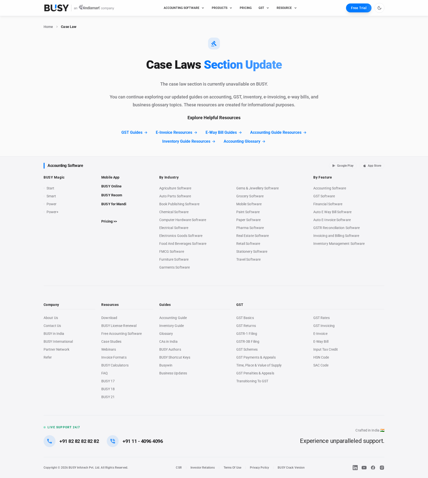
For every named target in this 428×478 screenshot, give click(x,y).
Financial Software (328, 204)
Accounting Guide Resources (275, 132)
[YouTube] (364, 467)
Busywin (166, 365)
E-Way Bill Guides (221, 132)
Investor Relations (202, 467)
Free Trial (359, 8)
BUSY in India (54, 334)
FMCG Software (171, 251)
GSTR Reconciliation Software (336, 228)
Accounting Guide (173, 318)
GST (261, 8)
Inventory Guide (171, 326)
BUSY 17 (108, 381)
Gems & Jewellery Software (257, 188)
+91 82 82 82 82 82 (79, 441)
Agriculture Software (175, 188)
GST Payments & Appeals (256, 357)
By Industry (169, 177)
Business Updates (173, 373)
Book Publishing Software (179, 204)
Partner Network (56, 349)
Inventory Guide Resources (186, 141)
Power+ (53, 212)
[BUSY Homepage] (79, 8)
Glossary (166, 334)
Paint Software (248, 212)
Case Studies (111, 341)
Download (109, 318)
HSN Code (321, 357)
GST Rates (321, 318)
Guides (165, 305)
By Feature (322, 177)
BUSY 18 (108, 389)
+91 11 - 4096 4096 (143, 441)
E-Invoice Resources (174, 132)
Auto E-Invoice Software (332, 220)
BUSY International (58, 341)
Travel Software (248, 259)
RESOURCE (284, 8)
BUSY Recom (111, 195)
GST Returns (246, 326)
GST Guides (131, 132)
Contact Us (52, 326)
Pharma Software (250, 228)
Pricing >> (109, 221)
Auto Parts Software (175, 196)
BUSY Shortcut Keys (174, 357)
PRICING (246, 8)
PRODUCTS (219, 8)
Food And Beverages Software (182, 244)
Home (48, 27)
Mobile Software (249, 204)
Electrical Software (173, 228)
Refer (48, 357)
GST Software (324, 196)
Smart (51, 196)
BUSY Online (111, 186)
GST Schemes (247, 349)
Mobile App (110, 177)
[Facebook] (373, 467)
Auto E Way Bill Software (332, 212)
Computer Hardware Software (182, 220)
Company (51, 305)
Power (51, 204)
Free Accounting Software (121, 334)
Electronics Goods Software (180, 236)
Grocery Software (250, 196)
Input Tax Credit (325, 349)
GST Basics (245, 318)
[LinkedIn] (355, 467)
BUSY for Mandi (113, 204)
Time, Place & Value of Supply (259, 365)
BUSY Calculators (114, 365)
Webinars (108, 349)
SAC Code (321, 365)
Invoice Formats (113, 357)
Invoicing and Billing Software (336, 236)
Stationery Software (252, 251)
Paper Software (248, 220)
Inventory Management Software (339, 244)
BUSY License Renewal (118, 326)
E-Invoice (320, 334)
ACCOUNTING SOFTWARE (182, 8)
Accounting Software (65, 165)
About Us (51, 318)
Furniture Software (174, 259)
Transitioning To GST (252, 381)
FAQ (104, 373)
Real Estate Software (252, 236)
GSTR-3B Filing (247, 341)
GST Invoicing (324, 326)
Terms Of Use (232, 467)
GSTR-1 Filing (246, 334)
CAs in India (168, 341)
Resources (110, 305)
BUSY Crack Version (291, 467)
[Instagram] (381, 467)
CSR (179, 467)
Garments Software (174, 267)
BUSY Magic (54, 177)
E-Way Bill (320, 341)
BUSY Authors (170, 349)
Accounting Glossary (242, 141)
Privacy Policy (259, 467)
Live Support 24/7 (64, 427)
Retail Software (248, 244)
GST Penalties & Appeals (255, 373)
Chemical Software (173, 212)
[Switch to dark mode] (379, 8)
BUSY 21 (108, 397)
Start (51, 188)
